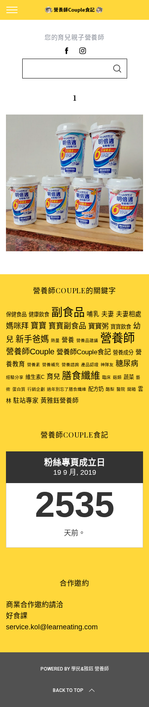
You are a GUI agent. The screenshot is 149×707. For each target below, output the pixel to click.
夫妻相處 (128, 314)
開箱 (131, 389)
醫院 (120, 389)
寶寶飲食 (120, 327)
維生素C (35, 377)
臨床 (106, 377)
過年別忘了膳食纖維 (66, 389)
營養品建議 (87, 340)
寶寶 (38, 325)
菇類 (117, 377)
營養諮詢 (70, 364)
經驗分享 (14, 377)
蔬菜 (129, 377)
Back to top (68, 690)
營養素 (33, 364)
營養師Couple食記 (83, 352)
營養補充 (51, 364)
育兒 (53, 376)
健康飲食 (39, 314)
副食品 (68, 312)
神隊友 (107, 364)
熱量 (55, 340)
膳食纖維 (81, 375)
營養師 (117, 337)
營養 (68, 339)
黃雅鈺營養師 (60, 400)
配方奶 (96, 389)
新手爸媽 (32, 339)
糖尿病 (127, 363)
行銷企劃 (36, 389)
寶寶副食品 (67, 326)
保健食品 (16, 314)
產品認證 (90, 364)
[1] (74, 249)
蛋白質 (18, 389)
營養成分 (123, 352)
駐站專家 (26, 400)
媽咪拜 (17, 326)
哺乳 (93, 314)
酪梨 (110, 389)
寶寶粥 (98, 326)
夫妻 (107, 314)
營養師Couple (30, 351)
